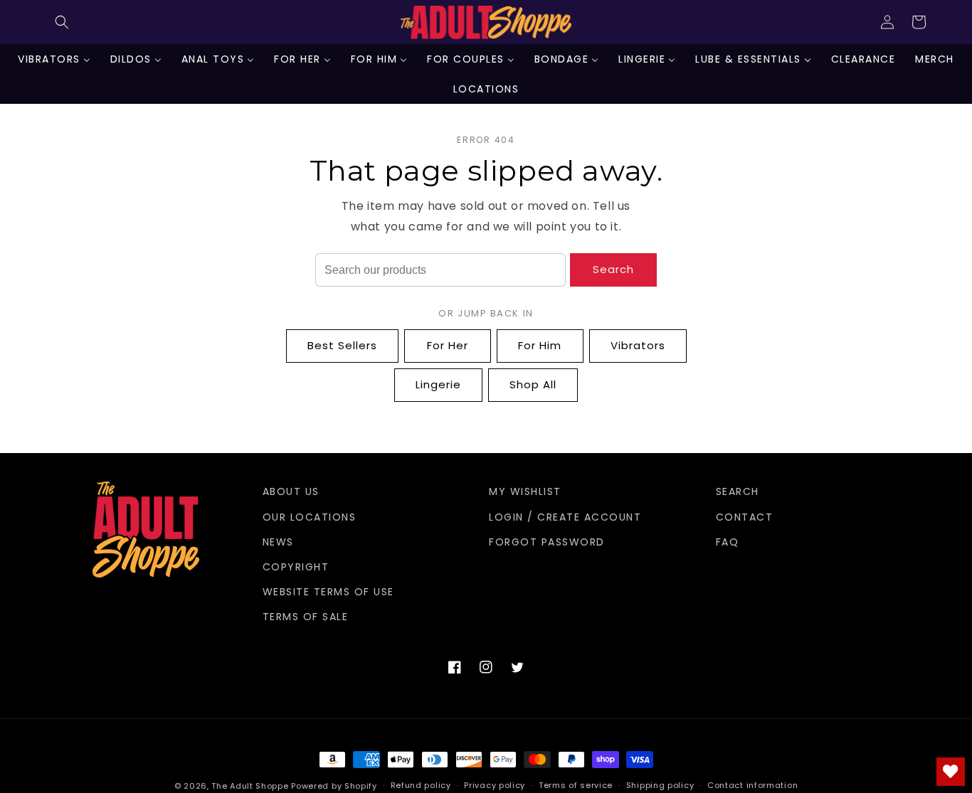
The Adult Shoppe (249, 786)
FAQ (727, 542)
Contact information (752, 785)
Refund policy (421, 785)
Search (613, 269)
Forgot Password (547, 542)
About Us (291, 491)
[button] (62, 22)
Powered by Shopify (334, 786)
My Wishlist (525, 491)
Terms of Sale (306, 617)
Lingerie (438, 384)
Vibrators (638, 345)
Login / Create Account (565, 517)
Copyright (296, 567)
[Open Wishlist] (950, 771)
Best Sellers (342, 345)
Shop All (532, 384)
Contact (744, 517)
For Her (447, 345)
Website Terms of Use (328, 592)
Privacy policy (494, 785)
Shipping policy (660, 785)
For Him (539, 345)
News (278, 542)
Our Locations (309, 517)
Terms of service (576, 785)
